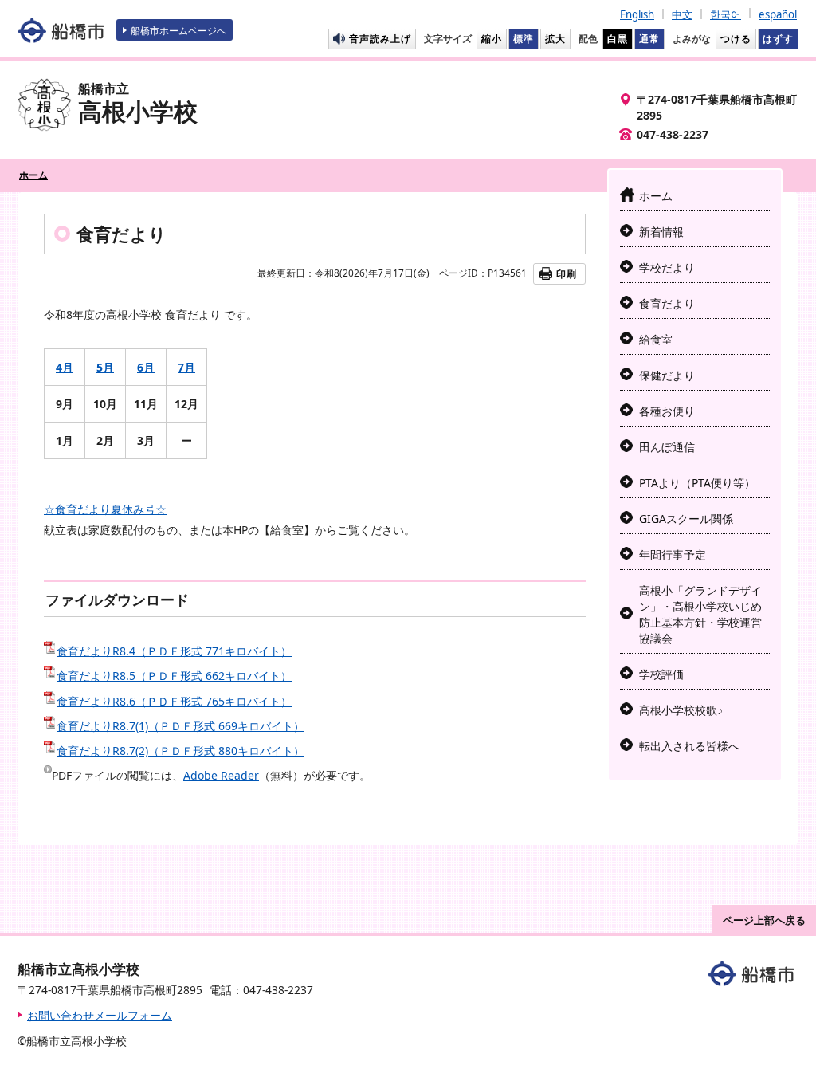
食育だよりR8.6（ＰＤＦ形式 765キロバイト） (174, 701)
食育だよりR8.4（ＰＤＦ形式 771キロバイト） (174, 651)
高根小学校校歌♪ (681, 709)
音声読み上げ (380, 38)
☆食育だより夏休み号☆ (105, 509)
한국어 (725, 14)
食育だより (667, 303)
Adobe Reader (221, 775)
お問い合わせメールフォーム (99, 1015)
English (637, 14)
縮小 (491, 38)
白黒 (617, 38)
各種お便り (667, 411)
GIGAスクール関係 (686, 518)
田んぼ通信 (667, 446)
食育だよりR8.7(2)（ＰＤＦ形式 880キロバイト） (180, 750)
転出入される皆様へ (689, 745)
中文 (682, 14)
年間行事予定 (672, 554)
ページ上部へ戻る (764, 920)
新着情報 (661, 231)
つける (735, 38)
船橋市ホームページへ (178, 30)
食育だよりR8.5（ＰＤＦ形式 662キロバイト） (174, 675)
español (778, 14)
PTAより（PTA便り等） (697, 482)
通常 (649, 38)
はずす (778, 38)
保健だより (667, 375)
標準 (523, 38)
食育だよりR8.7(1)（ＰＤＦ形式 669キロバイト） (180, 725)
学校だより (667, 267)
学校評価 (661, 674)
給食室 (656, 339)
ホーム (33, 174)
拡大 (555, 38)
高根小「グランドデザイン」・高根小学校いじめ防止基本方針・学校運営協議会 (700, 614)
